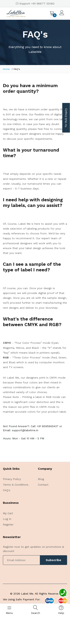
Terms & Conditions (15, 484)
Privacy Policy (12, 479)
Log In (7, 518)
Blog (41, 479)
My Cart (8, 513)
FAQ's (6, 490)
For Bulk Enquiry (65, 117)
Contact (43, 484)
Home (6, 69)
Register (8, 524)
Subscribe (53, 560)
